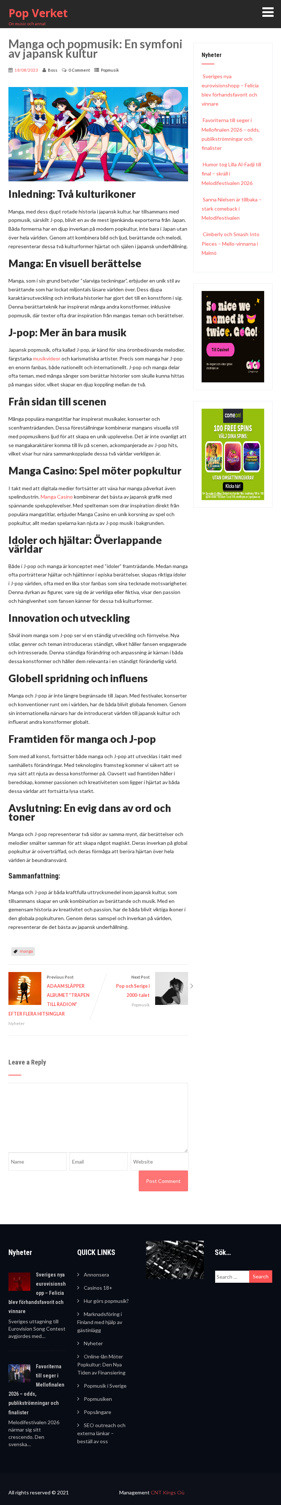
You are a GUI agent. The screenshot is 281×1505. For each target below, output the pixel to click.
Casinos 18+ (98, 1288)
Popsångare (97, 1412)
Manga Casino (57, 497)
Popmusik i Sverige (105, 1386)
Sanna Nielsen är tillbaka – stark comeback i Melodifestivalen (232, 208)
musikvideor (47, 358)
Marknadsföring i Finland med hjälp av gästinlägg (99, 1322)
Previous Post (48, 996)
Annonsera (96, 1274)
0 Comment (79, 70)
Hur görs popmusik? (106, 1301)
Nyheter (16, 1023)
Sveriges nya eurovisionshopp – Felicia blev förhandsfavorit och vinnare (37, 1293)
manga (26, 951)
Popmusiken (98, 1399)
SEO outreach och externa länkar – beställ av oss (101, 1433)
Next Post (133, 986)
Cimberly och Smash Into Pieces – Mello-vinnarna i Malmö (230, 243)
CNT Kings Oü (167, 1492)
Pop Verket (38, 12)
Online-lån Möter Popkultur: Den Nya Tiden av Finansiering (101, 1364)
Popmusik (110, 70)
